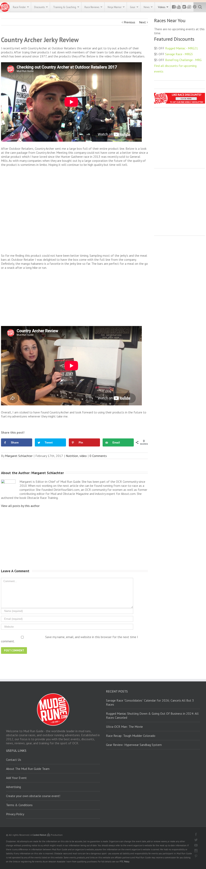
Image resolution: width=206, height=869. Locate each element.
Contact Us (13, 760)
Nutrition (72, 456)
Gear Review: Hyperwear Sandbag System (134, 745)
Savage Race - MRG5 (179, 54)
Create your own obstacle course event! (33, 796)
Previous (129, 22)
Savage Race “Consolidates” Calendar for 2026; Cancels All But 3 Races (150, 702)
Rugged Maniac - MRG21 (181, 48)
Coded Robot (39, 834)
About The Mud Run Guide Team (27, 769)
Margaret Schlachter (19, 456)
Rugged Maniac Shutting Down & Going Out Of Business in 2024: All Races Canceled (152, 715)
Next (142, 22)
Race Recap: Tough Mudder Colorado (130, 736)
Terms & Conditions (19, 805)
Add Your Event (16, 778)
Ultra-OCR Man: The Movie (124, 727)
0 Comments (98, 456)
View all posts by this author (20, 506)
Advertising (13, 787)
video (83, 456)
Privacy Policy (15, 814)
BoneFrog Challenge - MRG (183, 60)
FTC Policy (124, 861)
